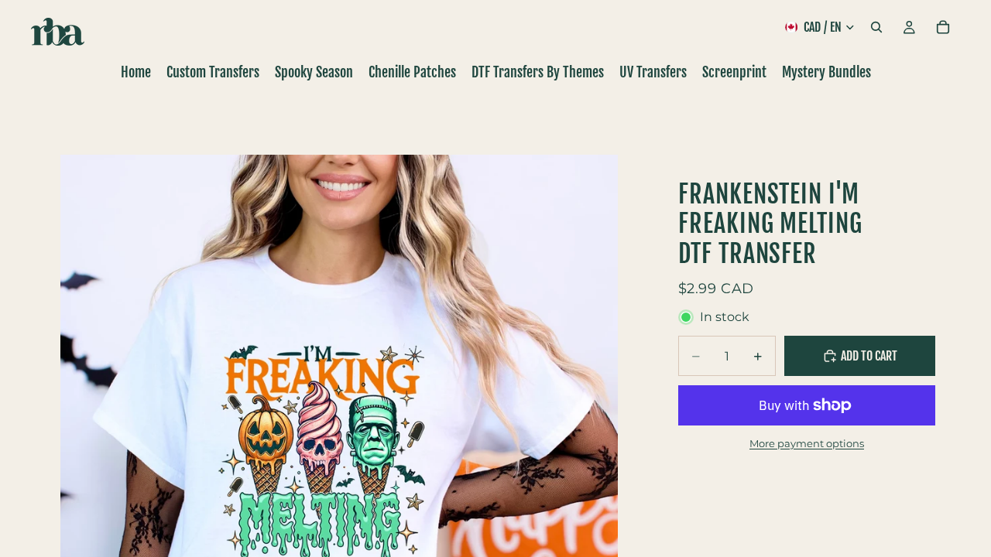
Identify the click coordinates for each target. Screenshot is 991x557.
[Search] (876, 27)
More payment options (806, 443)
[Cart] (943, 27)
